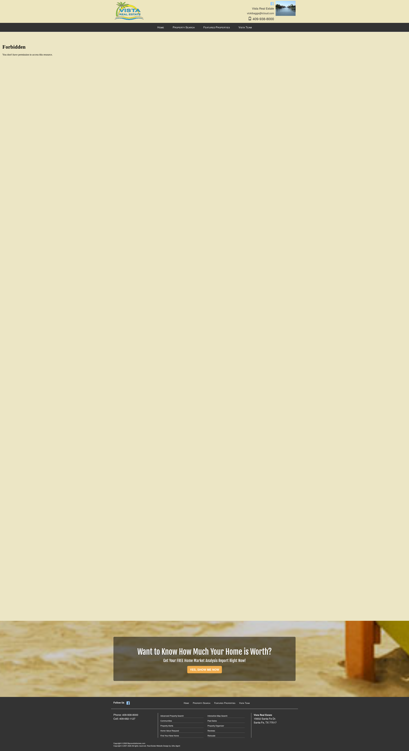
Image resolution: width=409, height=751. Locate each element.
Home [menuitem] (160, 27)
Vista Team (244, 702)
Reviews (211, 730)
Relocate (211, 735)
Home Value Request (169, 730)
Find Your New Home (169, 735)
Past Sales (212, 720)
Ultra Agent (175, 745)
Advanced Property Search (172, 715)
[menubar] (204, 27)
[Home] (129, 10)
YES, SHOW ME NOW (204, 670)
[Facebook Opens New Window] (272, 3)
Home (186, 702)
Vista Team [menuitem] (245, 27)
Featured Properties (224, 702)
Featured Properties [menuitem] (216, 27)
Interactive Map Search (218, 715)
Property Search (201, 702)
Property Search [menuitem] (184, 27)
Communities (166, 720)
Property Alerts (166, 725)
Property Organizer (216, 725)
